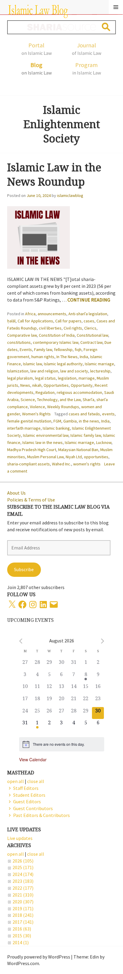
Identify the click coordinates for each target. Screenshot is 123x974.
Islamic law (32, 363)
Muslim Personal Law (45, 456)
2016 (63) (22, 929)
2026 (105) (23, 861)
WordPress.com (23, 963)
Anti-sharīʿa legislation (87, 313)
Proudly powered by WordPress (38, 957)
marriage (87, 378)
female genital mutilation (29, 421)
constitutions (19, 342)
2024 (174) (23, 874)
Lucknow (103, 442)
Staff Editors (26, 788)
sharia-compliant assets (28, 464)
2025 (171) (23, 867)
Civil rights (73, 328)
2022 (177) (23, 888)
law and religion (44, 371)
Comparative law (22, 335)
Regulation (45, 392)
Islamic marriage (99, 363)
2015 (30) (22, 936)
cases (89, 321)
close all (35, 854)
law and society (74, 371)
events (108, 414)
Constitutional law (92, 335)
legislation (67, 378)
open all (15, 854)
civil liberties (50, 328)
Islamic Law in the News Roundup (54, 174)
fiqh (78, 349)
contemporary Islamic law (55, 342)
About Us (16, 493)
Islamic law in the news (42, 442)
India (84, 356)
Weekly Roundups (63, 406)
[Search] (106, 27)
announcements (52, 313)
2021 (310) (23, 895)
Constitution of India (57, 335)
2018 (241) (23, 915)
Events (26, 349)
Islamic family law (85, 435)
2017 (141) (23, 922)
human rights (42, 356)
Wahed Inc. (61, 464)
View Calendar (33, 759)
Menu (116, 7)
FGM (57, 421)
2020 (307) (23, 902)
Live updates (20, 838)
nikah (36, 385)
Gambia (70, 421)
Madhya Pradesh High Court (31, 449)
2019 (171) (23, 908)
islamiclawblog (70, 195)
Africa (30, 313)
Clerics (90, 328)
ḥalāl (11, 321)
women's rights (87, 464)
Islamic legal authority (63, 363)
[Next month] (102, 641)
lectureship (100, 371)
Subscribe (24, 569)
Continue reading (88, 300)
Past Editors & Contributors (41, 815)
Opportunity (82, 385)
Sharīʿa (88, 399)
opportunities (96, 456)
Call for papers (68, 321)
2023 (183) (23, 881)
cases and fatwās (84, 414)
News (25, 385)
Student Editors (29, 795)
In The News (67, 356)
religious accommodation (79, 392)
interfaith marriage (24, 428)
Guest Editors (27, 801)
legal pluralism (20, 378)
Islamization (17, 371)
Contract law (91, 342)
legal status (45, 378)
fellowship (63, 349)
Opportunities (56, 385)
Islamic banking (56, 428)
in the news (89, 421)
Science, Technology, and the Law (51, 399)
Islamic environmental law (45, 435)
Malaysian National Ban (78, 449)
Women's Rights (36, 414)
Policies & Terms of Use (31, 500)
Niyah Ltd (74, 456)
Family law (43, 349)
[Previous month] (20, 641)
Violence (37, 406)
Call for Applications (35, 321)
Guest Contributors (33, 808)
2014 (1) (21, 942)
